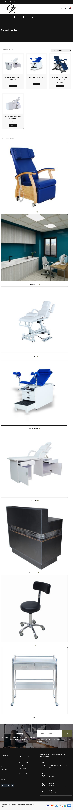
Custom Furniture (8, 17)
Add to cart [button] (12, 86)
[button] (56, 9)
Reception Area (44, 17)
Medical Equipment (30, 17)
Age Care (19, 17)
